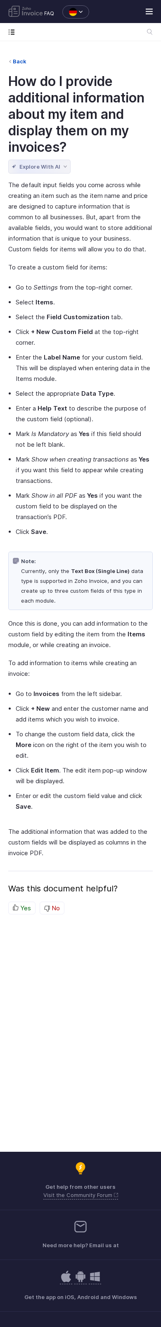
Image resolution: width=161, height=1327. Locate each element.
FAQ (49, 13)
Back (19, 61)
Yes (25, 908)
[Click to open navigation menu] (13, 32)
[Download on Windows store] (95, 1280)
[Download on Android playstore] (66, 1280)
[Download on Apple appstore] (80, 1280)
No (55, 908)
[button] (71, 12)
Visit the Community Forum (78, 1195)
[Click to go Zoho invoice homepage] (25, 12)
